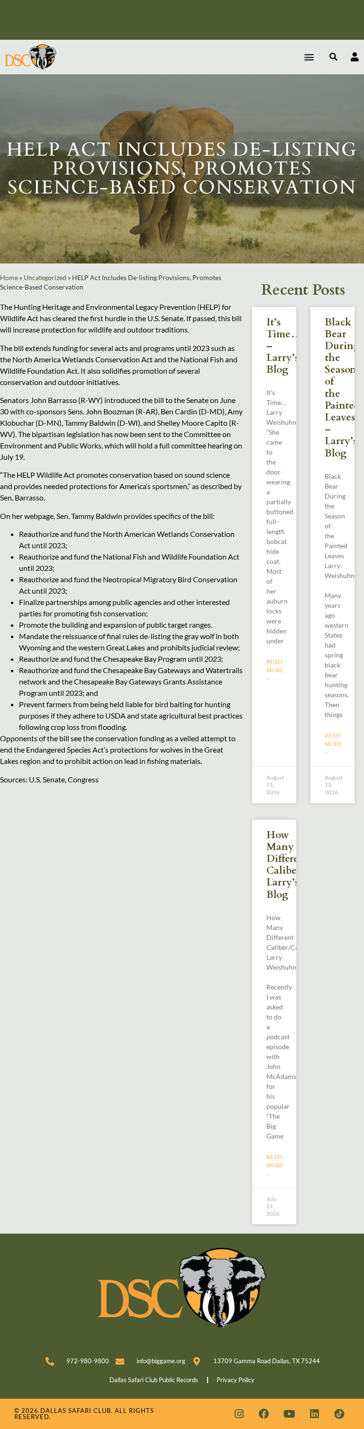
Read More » (274, 670)
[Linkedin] (314, 1413)
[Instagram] (238, 1413)
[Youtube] (289, 1413)
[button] (309, 57)
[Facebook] (264, 1413)
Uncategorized (45, 277)
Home (9, 277)
